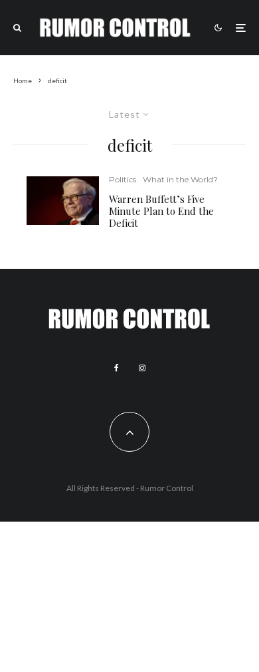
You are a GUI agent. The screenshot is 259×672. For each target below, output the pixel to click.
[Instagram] (142, 368)
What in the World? (180, 179)
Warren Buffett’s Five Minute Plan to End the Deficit (161, 211)
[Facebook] (116, 368)
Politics (122, 179)
